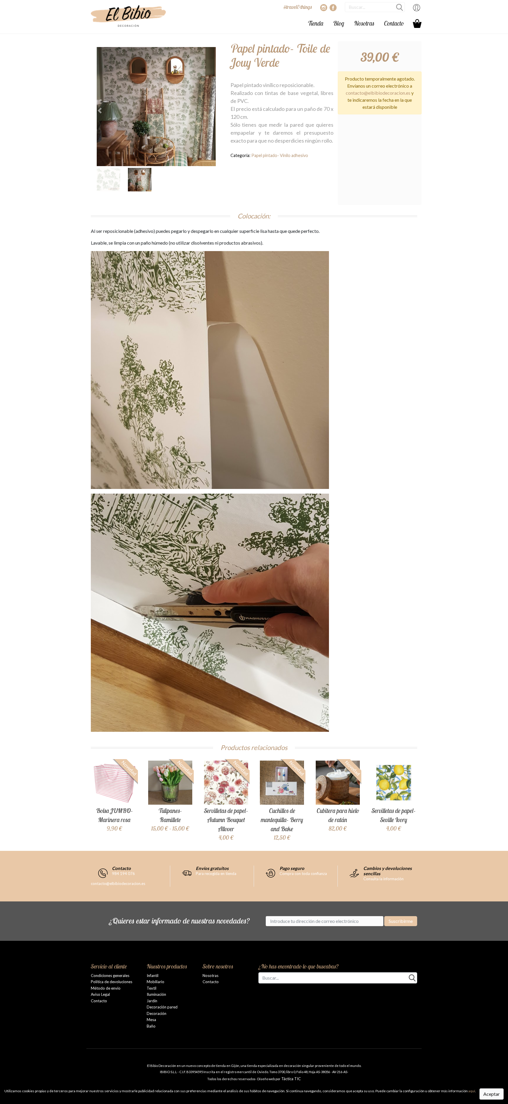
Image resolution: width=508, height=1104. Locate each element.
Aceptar (491, 1094)
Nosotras (364, 23)
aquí (471, 1091)
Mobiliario (155, 981)
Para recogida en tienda (216, 873)
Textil (151, 988)
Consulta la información (383, 878)
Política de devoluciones (111, 981)
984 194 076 (123, 873)
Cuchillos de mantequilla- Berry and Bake (282, 820)
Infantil (152, 975)
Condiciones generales (110, 975)
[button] (106, 110)
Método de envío (106, 988)
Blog (338, 23)
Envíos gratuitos (212, 868)
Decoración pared (162, 1007)
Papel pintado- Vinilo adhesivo (279, 155)
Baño (151, 1026)
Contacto (394, 23)
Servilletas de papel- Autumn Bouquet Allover (226, 820)
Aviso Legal (100, 994)
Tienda (315, 23)
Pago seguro (292, 868)
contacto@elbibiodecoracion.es (378, 93)
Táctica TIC (290, 1078)
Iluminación (156, 994)
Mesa (151, 1019)
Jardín (152, 1000)
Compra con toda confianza (303, 873)
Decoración (156, 1013)
